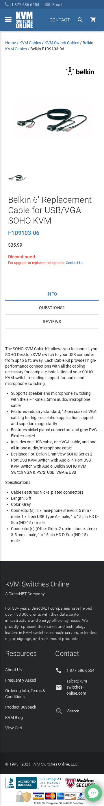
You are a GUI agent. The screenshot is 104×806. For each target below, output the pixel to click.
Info (52, 293)
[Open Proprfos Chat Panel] (93, 793)
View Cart (14, 728)
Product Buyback (20, 707)
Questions (51, 307)
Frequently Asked (20, 680)
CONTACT (59, 20)
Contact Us (74, 263)
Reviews (52, 321)
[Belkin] (80, 75)
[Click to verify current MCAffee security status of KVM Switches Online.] (81, 788)
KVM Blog (14, 717)
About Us (13, 669)
